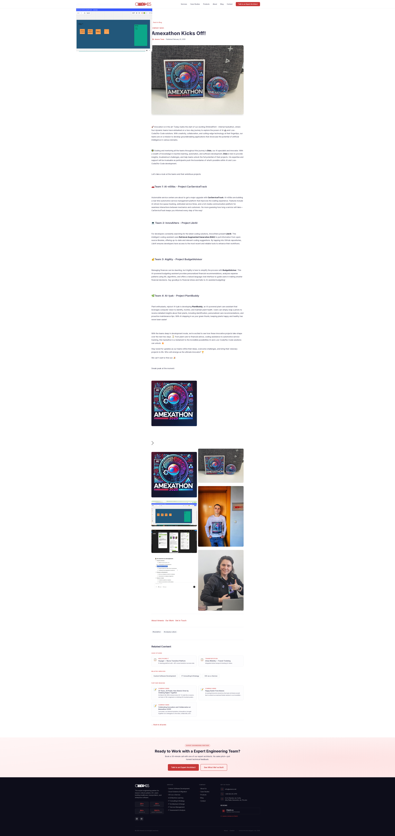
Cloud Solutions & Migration (177, 792)
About (215, 4)
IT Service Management (176, 807)
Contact (229, 4)
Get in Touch (180, 620)
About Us (203, 788)
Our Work (169, 620)
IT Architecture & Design (176, 804)
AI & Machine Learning (175, 798)
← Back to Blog (156, 22)
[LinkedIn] (137, 819)
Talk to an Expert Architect (248, 4)
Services (184, 4)
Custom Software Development (165, 676)
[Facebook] (141, 819)
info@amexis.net (230, 789)
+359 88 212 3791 (231, 794)
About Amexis (157, 620)
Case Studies (195, 4)
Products (206, 4)
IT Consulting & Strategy (190, 676)
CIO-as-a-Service (211, 676)
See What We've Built (214, 767)
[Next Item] (152, 443)
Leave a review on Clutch (230, 816)
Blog (222, 4)
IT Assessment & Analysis (176, 810)
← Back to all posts (158, 725)
